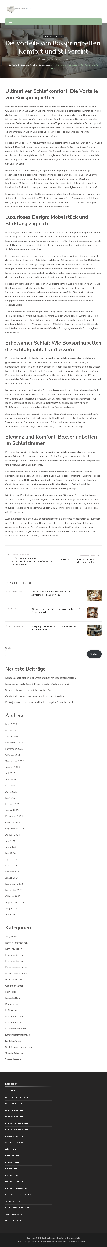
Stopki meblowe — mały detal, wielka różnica (29, 690)
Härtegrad (11, 991)
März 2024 (11, 865)
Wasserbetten (13, 1059)
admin (43, 59)
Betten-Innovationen (16, 942)
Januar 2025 (12, 810)
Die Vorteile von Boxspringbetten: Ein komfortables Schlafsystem (50, 593)
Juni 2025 (10, 779)
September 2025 (14, 761)
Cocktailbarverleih (50, 1238)
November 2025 (14, 748)
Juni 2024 (10, 847)
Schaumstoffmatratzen (17, 1034)
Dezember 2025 (14, 742)
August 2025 (12, 767)
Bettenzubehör (13, 948)
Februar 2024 (12, 871)
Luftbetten (11, 1010)
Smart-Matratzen (14, 1053)
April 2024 (11, 859)
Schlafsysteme (13, 1041)
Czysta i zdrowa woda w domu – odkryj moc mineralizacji (35, 696)
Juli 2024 (10, 841)
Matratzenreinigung (16, 1028)
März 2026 (11, 724)
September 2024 (14, 828)
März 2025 (11, 798)
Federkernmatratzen (16, 967)
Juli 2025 (10, 773)
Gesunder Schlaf (14, 985)
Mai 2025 (10, 785)
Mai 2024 (10, 853)
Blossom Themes (54, 1241)
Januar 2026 (12, 736)
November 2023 (14, 890)
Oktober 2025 (13, 755)
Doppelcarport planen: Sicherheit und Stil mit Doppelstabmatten (40, 677)
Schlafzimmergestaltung (18, 1047)
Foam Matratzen (14, 979)
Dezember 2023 (14, 883)
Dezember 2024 (14, 816)
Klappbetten (12, 1004)
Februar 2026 (12, 730)
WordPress (83, 1241)
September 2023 (14, 902)
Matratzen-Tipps (14, 1016)
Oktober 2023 (13, 896)
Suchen (9, 648)
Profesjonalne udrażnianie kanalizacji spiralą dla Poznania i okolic (39, 702)
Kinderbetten (12, 997)
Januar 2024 (12, 877)
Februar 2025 (12, 804)
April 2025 (11, 791)
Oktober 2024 (13, 822)
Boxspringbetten (53, 37)
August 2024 (12, 834)
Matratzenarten (13, 1022)
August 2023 (12, 908)
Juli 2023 (10, 914)
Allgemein (11, 936)
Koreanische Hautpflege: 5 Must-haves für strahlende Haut (37, 684)
